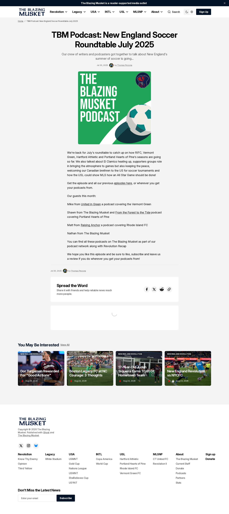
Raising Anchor (90, 225)
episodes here (123, 183)
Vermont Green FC (130, 473)
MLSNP (138, 11)
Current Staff (183, 463)
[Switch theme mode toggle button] (189, 12)
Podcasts (181, 473)
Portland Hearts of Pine (133, 463)
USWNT (73, 473)
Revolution (57, 11)
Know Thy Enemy (28, 459)
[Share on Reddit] (162, 289)
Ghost (46, 432)
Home (20, 21)
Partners (180, 477)
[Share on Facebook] (147, 289)
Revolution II (160, 463)
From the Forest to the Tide (132, 212)
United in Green (91, 204)
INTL (108, 11)
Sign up (210, 454)
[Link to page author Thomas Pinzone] (111, 65)
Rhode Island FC (129, 468)
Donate (180, 468)
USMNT (73, 459)
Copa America (104, 459)
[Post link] (41, 368)
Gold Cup (74, 463)
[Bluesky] (36, 446)
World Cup (102, 463)
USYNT (73, 482)
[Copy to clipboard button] (169, 289)
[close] (225, 3)
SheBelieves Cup (78, 477)
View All (64, 344)
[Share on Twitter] (154, 289)
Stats (178, 482)
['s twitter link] (21, 446)
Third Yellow (25, 468)
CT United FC (160, 459)
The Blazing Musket (28, 435)
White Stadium (53, 459)
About (155, 11)
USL (122, 11)
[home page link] (31, 11)
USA (93, 11)
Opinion (22, 463)
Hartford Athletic (129, 459)
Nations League (78, 468)
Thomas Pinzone (124, 65)
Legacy (77, 11)
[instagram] (28, 446)
